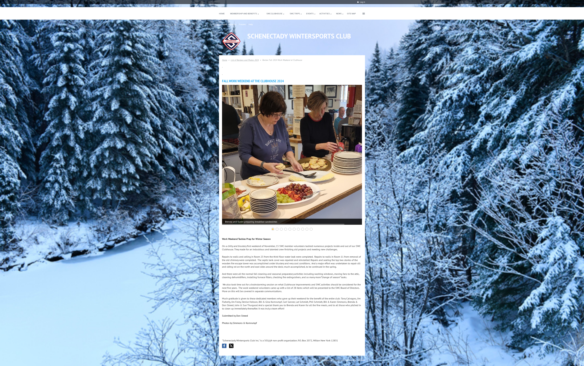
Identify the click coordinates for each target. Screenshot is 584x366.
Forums (242, 24)
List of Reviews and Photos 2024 (245, 60)
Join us (233, 24)
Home (224, 24)
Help (251, 24)
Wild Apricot (338, 360)
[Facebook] (224, 346)
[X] (231, 346)
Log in (362, 2)
